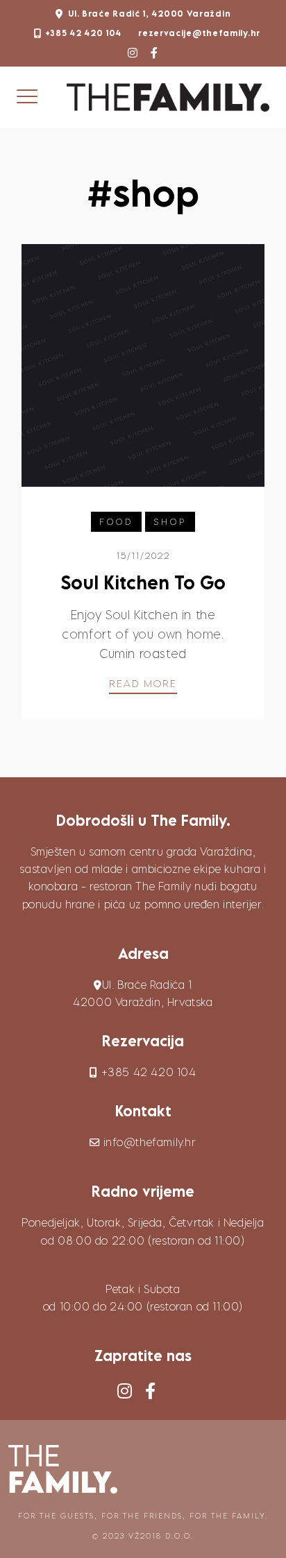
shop (170, 522)
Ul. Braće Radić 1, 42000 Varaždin (149, 13)
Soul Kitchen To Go (143, 582)
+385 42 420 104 (83, 33)
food (116, 522)
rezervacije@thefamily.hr (199, 33)
